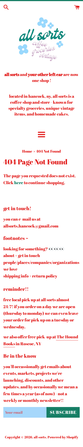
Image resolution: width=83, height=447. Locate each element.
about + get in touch (21, 255)
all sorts (40, 437)
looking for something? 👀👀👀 (33, 249)
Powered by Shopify (63, 437)
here (18, 183)
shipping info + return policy (30, 276)
